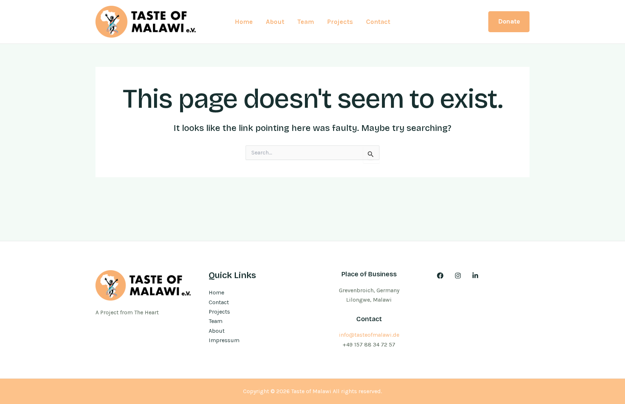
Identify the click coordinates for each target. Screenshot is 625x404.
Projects (340, 22)
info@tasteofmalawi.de (369, 334)
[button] (509, 21)
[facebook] (441, 275)
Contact (378, 22)
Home (244, 22)
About (275, 22)
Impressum (224, 340)
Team (305, 22)
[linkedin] (476, 275)
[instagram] (458, 275)
